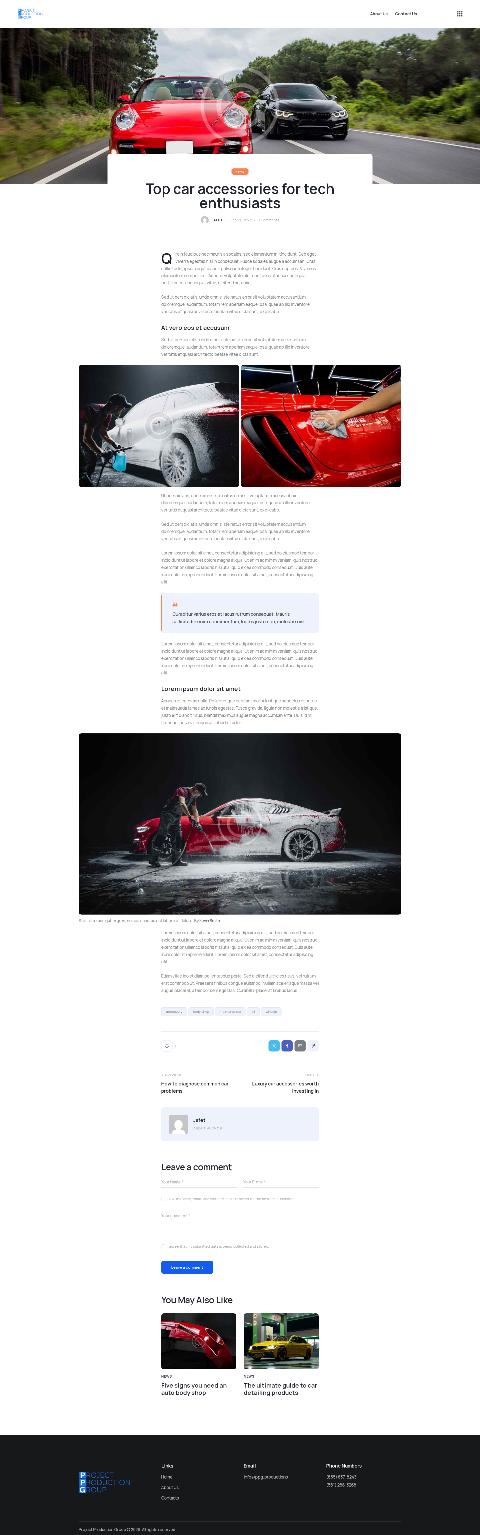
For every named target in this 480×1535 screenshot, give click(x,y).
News (240, 171)
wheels (271, 1011)
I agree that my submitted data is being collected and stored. (218, 1246)
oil (253, 1011)
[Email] (300, 1045)
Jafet (199, 1120)
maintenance (230, 1011)
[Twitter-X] (274, 1045)
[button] (168, 1045)
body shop (201, 1011)
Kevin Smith (210, 920)
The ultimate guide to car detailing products (280, 1389)
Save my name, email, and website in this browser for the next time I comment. (232, 1198)
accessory (174, 1011)
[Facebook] (287, 1045)
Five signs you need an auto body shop (194, 1389)
